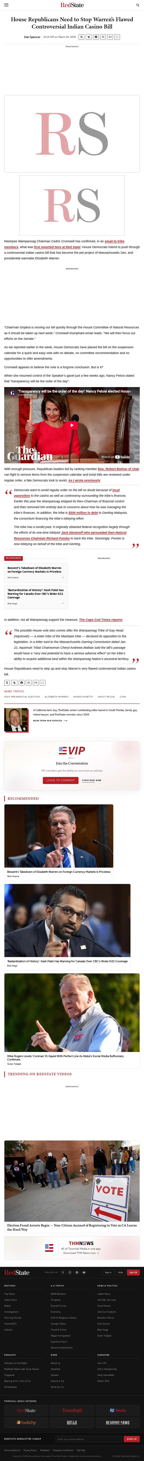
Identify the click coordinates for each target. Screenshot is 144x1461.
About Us (55, 1363)
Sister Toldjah (14, 1064)
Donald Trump (58, 1305)
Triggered (9, 1375)
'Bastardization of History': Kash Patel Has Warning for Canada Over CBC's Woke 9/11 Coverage (67, 961)
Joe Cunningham (106, 1311)
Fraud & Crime (58, 1329)
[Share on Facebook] (96, 37)
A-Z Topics (57, 1286)
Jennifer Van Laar (106, 1299)
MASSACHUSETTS (83, 696)
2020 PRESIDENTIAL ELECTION (22, 696)
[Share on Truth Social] (89, 37)
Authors (8, 1329)
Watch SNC (103, 1381)
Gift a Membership (107, 1369)
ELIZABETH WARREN (56, 696)
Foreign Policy (58, 1323)
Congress (56, 1299)
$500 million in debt (83, 512)
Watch (7, 1305)
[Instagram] (70, 1272)
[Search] (138, 5)
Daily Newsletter (105, 1375)
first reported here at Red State (57, 247)
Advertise (55, 1369)
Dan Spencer (32, 37)
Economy (56, 1311)
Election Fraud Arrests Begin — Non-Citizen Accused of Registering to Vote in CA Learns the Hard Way (72, 1227)
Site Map (81, 1450)
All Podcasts (10, 1387)
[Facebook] (77, 1272)
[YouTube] (84, 1272)
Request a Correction (63, 1450)
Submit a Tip (57, 1381)
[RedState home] (16, 1272)
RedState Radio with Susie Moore (21, 1369)
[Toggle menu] (6, 4)
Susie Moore (103, 1305)
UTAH (123, 696)
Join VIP (133, 1272)
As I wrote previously (84, 480)
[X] (63, 1272)
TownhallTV (10, 1323)
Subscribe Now (91, 780)
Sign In (108, 1272)
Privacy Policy (30, 1450)
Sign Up (132, 1439)
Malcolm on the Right (15, 1363)
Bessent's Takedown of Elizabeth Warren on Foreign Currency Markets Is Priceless (58, 871)
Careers (55, 1375)
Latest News (10, 1299)
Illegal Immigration (61, 1335)
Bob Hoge (12, 965)
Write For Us (57, 1387)
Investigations (11, 1311)
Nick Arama (13, 876)
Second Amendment (61, 1347)
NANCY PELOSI (106, 696)
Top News (9, 1293)
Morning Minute (12, 1317)
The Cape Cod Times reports (100, 619)
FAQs (120, 1272)
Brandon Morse (105, 1317)
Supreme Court (59, 1341)
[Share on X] (81, 37)
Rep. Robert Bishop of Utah (118, 469)
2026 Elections (58, 1293)
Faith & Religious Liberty (63, 1317)
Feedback (45, 1450)
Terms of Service (12, 1450)
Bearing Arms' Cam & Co (17, 1381)
